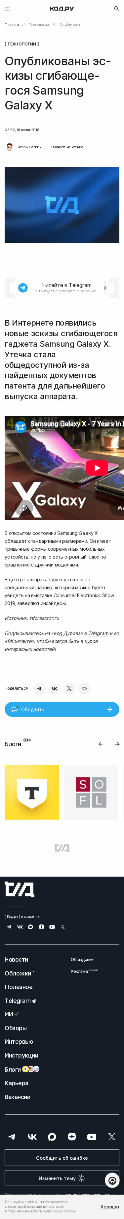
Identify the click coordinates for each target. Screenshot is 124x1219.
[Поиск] (116, 9)
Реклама (82, 971)
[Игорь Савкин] (10, 147)
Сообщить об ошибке (62, 1158)
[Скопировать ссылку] (84, 689)
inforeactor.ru (44, 618)
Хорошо (109, 1206)
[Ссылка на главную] (19, 889)
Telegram (98, 633)
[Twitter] (69, 689)
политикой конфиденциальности (36, 1206)
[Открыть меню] (7, 8)
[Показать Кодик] (112, 1180)
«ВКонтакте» (19, 641)
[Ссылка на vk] (20, 927)
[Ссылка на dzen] (41, 927)
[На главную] (61, 9)
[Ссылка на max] (30, 927)
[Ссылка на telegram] (9, 927)
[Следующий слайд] (117, 744)
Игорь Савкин (29, 147)
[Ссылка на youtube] (52, 927)
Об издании (82, 959)
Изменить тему (57, 1178)
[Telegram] (40, 689)
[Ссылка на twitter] (62, 927)
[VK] (55, 689)
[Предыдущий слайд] (101, 744)
